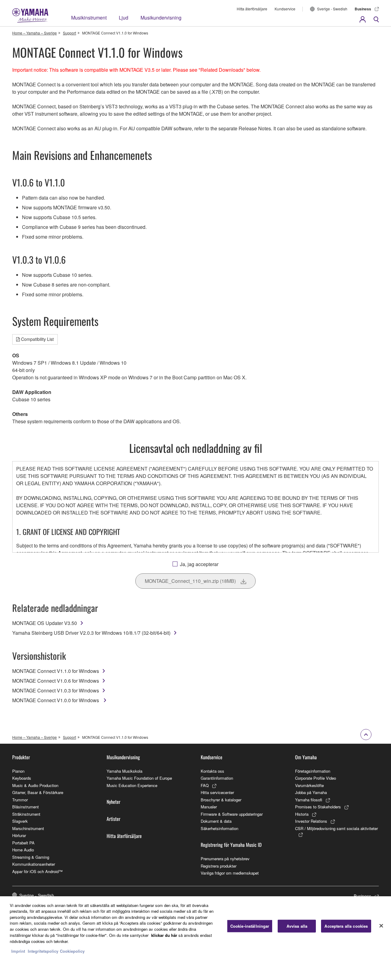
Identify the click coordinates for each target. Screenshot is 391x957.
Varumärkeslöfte (309, 785)
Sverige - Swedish (332, 8)
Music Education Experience (132, 785)
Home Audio (23, 850)
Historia (302, 814)
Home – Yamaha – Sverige (34, 32)
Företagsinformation (312, 771)
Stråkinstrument (26, 814)
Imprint (18, 951)
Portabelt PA (23, 843)
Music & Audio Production (35, 785)
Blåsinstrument (25, 807)
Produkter (21, 757)
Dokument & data (216, 821)
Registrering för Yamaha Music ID (231, 844)
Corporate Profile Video (315, 778)
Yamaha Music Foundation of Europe (139, 778)
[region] (195, 926)
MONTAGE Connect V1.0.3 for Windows (55, 690)
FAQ (205, 785)
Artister (113, 818)
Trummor (20, 800)
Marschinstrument (28, 828)
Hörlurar (19, 835)
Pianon (18, 771)
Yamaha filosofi (308, 800)
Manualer (209, 807)
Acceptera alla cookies (346, 926)
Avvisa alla (297, 926)
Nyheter (113, 801)
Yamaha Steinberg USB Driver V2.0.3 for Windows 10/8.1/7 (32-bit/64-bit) (91, 632)
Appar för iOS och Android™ (37, 871)
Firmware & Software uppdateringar (232, 814)
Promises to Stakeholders (318, 807)
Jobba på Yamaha (311, 792)
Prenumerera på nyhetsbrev (225, 858)
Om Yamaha (306, 757)
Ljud (123, 17)
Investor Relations (311, 821)
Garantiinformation (217, 778)
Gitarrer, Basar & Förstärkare (37, 792)
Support (69, 32)
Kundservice (285, 8)
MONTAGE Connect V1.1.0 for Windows (55, 670)
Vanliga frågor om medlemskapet (230, 873)
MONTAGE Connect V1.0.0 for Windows (56, 700)
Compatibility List (37, 339)
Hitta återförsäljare (252, 8)
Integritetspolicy (43, 951)
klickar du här (164, 935)
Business (363, 9)
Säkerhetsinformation (219, 828)
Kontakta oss (212, 771)
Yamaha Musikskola (124, 771)
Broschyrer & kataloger (221, 800)
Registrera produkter (218, 866)
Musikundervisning (161, 17)
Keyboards (21, 778)
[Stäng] (381, 926)
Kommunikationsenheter (33, 864)
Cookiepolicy (72, 951)
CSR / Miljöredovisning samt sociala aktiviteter (336, 828)
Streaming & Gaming (30, 857)
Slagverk (20, 821)
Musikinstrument (89, 17)
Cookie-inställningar (249, 926)
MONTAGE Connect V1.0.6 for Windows (55, 680)
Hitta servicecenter (217, 792)
